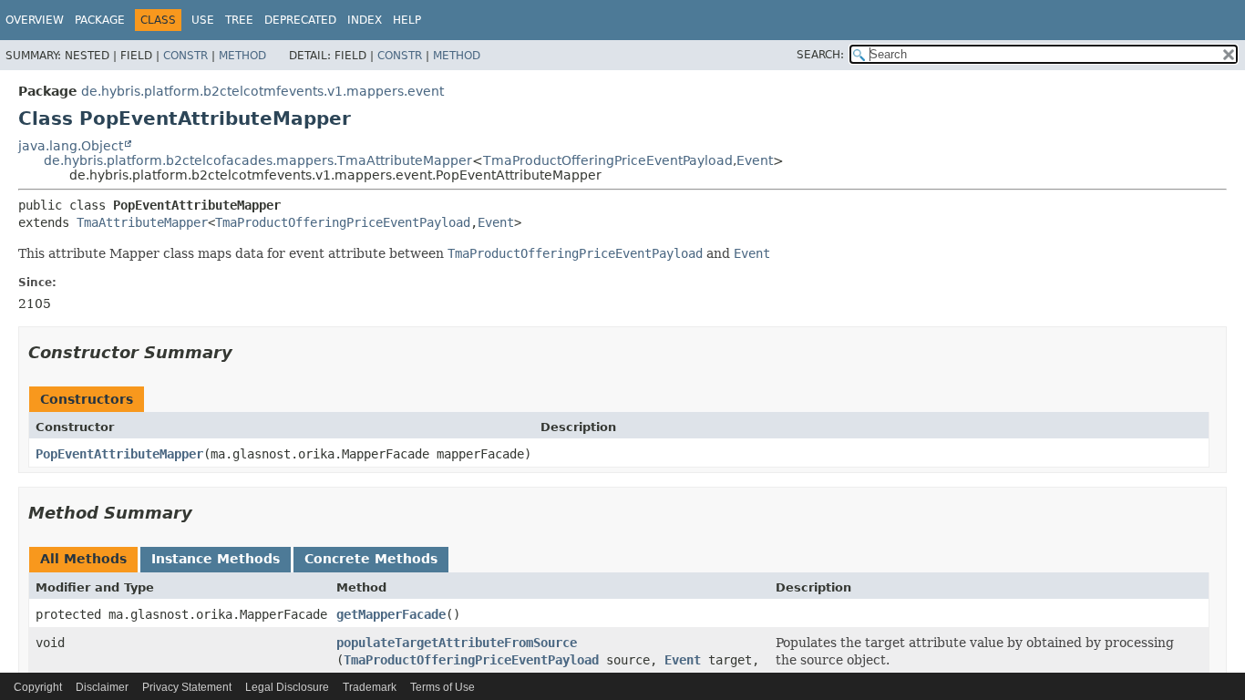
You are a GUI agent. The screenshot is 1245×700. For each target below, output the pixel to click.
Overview (34, 20)
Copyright (38, 687)
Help (407, 20)
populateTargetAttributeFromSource (456, 642)
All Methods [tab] (83, 558)
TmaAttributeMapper (142, 222)
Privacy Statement (187, 687)
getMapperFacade (391, 614)
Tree (239, 20)
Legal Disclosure (287, 687)
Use (202, 20)
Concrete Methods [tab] (370, 558)
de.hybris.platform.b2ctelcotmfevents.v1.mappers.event (262, 91)
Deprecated (300, 20)
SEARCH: (820, 54)
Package (100, 20)
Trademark (369, 687)
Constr (185, 55)
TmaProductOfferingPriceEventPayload (608, 160)
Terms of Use (442, 687)
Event (754, 160)
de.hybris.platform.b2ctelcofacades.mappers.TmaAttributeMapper (258, 160)
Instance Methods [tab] (215, 558)
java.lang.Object (70, 146)
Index (364, 20)
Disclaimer (102, 687)
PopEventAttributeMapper (119, 454)
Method (242, 55)
